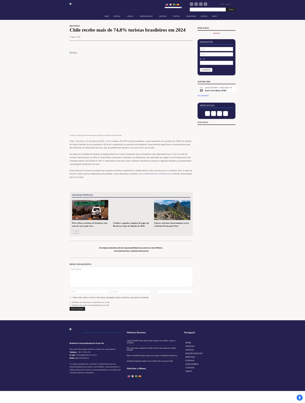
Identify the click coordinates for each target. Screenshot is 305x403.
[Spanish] (177, 5)
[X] (173, 44)
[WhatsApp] (184, 44)
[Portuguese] (174, 5)
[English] (166, 5)
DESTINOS (75, 26)
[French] (170, 5)
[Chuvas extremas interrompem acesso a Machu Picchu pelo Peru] (172, 210)
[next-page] (77, 232)
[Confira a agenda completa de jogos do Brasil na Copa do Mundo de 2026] (131, 210)
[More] (190, 44)
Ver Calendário (203, 95)
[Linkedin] (201, 4)
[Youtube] (205, 4)
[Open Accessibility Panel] (300, 398)
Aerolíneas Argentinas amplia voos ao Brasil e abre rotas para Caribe (150, 361)
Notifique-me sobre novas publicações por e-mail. (90, 305)
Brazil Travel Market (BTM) (215, 90)
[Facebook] (191, 4)
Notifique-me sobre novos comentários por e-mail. (91, 302)
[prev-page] (73, 232)
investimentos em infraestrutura (157, 174)
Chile (109, 141)
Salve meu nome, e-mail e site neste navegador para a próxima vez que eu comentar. (111, 297)
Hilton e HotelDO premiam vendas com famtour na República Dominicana (152, 355)
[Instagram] (196, 4)
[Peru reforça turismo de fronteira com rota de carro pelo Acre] (90, 210)
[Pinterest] (179, 44)
